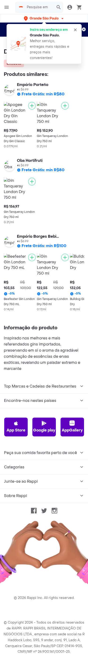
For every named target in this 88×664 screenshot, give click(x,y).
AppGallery (72, 430)
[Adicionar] (32, 105)
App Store (16, 430)
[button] (44, 18)
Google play (44, 430)
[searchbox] (39, 7)
